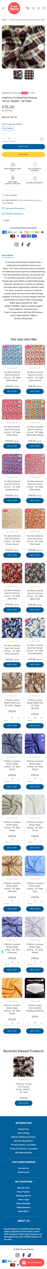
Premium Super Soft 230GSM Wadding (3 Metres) (35, 1008)
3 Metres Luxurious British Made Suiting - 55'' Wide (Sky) (34, 887)
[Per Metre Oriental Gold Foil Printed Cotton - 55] (12, 355)
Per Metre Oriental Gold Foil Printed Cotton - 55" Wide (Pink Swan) (35, 485)
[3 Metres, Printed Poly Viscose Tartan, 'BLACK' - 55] (23, 1066)
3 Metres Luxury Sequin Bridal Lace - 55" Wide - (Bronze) (35, 704)
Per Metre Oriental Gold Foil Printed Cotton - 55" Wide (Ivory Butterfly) (35, 649)
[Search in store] (33, 8)
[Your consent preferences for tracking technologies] (2, 951)
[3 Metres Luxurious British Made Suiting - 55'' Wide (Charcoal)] (12, 927)
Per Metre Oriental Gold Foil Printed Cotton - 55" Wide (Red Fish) (12, 594)
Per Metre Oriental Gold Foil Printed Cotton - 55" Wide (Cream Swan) (12, 540)
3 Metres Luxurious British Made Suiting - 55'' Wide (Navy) (34, 765)
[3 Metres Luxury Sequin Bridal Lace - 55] (12, 683)
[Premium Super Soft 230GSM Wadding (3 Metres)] (35, 988)
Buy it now (23, 154)
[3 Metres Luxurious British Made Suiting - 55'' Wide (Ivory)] (35, 805)
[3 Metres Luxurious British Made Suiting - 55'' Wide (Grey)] (12, 744)
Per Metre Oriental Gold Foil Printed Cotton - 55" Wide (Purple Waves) (12, 485)
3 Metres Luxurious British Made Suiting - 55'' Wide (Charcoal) (12, 948)
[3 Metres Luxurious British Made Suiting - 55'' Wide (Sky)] (35, 866)
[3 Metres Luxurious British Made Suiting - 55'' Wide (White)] (35, 927)
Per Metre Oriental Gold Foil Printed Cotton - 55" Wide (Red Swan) (35, 540)
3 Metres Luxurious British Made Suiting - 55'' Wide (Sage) (12, 826)
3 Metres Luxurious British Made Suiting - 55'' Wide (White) (34, 948)
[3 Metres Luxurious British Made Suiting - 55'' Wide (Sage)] (12, 805)
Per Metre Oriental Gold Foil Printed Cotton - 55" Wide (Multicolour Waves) (35, 431)
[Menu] (3, 8)
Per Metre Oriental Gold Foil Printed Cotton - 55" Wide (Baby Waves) (35, 376)
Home (4, 20)
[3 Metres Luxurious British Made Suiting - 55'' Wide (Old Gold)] (12, 866)
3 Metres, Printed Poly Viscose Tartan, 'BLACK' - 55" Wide (23, 1088)
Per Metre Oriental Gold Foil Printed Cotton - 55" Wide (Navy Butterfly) (12, 649)
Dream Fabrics (27, 1249)
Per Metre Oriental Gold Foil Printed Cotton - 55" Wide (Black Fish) (35, 595)
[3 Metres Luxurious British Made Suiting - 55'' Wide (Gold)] (12, 988)
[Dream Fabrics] (14, 8)
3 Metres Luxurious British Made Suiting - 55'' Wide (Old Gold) (12, 887)
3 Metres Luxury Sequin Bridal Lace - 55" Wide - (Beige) (12, 703)
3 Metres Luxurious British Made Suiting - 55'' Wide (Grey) (12, 765)
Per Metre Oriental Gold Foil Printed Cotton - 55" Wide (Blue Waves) (12, 376)
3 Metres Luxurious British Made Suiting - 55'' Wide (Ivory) (34, 826)
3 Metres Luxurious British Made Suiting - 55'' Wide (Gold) (12, 1009)
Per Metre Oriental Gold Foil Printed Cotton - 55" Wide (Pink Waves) (12, 431)
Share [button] (6, 220)
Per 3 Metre (8, 128)
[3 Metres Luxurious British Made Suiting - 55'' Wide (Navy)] (35, 744)
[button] (41, 47)
